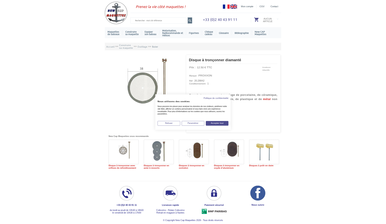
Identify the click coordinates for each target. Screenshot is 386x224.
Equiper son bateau (150, 33)
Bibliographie (242, 33)
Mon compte (247, 6)
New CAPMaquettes (260, 33)
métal (267, 99)
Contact (274, 6)
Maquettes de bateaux (113, 33)
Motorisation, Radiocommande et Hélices (172, 33)
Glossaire (224, 33)
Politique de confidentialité (216, 98)
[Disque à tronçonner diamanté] (145, 106)
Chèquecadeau (209, 33)
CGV (261, 6)
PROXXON (205, 75)
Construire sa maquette (132, 33)
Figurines (194, 33)
